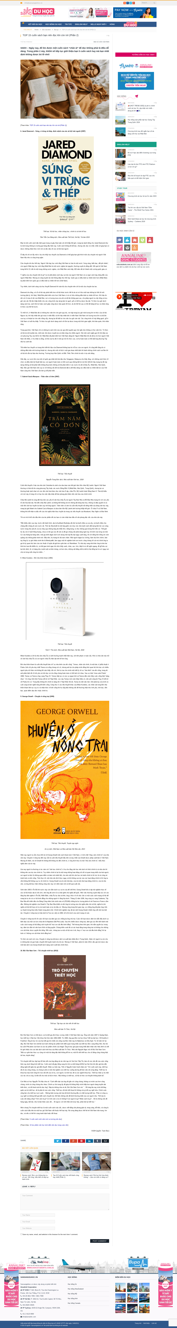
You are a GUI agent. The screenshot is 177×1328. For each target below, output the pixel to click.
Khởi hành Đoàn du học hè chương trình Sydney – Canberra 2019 (142, 220)
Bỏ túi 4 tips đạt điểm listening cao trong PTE (142, 154)
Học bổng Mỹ (72, 1294)
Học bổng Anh (73, 1298)
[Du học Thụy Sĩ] (132, 1298)
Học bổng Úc (72, 1284)
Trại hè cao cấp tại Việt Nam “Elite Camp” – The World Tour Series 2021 (141, 209)
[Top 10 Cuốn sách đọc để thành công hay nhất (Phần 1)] (65, 1162)
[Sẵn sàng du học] (37, 10)
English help (81, 24)
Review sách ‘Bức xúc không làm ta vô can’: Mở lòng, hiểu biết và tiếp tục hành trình (35, 1177)
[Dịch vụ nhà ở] (135, 240)
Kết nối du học (35, 24)
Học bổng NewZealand (75, 1289)
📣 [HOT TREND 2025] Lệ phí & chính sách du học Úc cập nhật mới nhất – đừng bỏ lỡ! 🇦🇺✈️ (141, 108)
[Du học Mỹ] (144, 1287)
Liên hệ (154, 1323)
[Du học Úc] (132, 1287)
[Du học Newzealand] (144, 1298)
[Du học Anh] (120, 1287)
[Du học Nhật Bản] (120, 1308)
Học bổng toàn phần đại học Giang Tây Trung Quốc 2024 (141, 121)
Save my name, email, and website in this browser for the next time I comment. (50, 1234)
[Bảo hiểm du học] (150, 240)
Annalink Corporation (28, 1287)
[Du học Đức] (144, 1308)
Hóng (112, 24)
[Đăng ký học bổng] (120, 240)
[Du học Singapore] (132, 1308)
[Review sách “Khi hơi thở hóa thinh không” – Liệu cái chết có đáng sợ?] (96, 1162)
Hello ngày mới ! (99, 24)
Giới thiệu (146, 1323)
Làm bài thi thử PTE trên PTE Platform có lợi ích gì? (141, 165)
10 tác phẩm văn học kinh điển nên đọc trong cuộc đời (49, 1125)
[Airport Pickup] (120, 247)
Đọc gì (96, 42)
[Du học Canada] (120, 1298)
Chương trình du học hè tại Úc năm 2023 (142, 196)
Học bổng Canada (74, 1303)
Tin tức (68, 24)
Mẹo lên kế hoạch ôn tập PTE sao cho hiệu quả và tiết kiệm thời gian (141, 177)
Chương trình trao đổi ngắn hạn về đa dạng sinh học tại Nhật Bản (141, 132)
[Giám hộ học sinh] (127, 247)
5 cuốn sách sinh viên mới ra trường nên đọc (45, 1119)
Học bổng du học (53, 24)
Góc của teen (104, 42)
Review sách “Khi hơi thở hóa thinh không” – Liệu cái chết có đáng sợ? (96, 1176)
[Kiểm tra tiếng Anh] (127, 240)
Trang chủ (138, 1323)
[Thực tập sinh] (135, 247)
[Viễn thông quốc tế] (142, 240)
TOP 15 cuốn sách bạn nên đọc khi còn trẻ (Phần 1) (48, 125)
